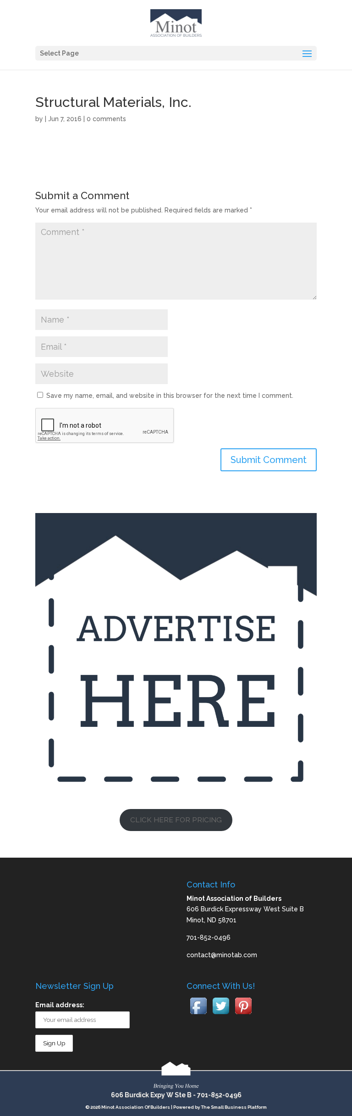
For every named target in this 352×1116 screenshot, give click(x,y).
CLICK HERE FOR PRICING (176, 819)
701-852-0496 (219, 1095)
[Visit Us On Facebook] (198, 1014)
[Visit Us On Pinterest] (243, 1014)
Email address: (59, 1005)
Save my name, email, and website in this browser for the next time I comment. (169, 395)
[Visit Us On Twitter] (220, 1014)
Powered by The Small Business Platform (220, 1107)
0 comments (106, 119)
